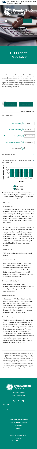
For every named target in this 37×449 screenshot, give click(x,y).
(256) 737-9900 (21, 395)
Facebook (14, 401)
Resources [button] (5, 404)
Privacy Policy (18, 425)
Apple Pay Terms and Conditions (18, 422)
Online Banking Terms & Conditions (19, 419)
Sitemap (18, 428)
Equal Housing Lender (19, 440)
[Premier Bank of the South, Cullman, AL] (18, 12)
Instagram (23, 401)
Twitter (18, 401)
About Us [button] (5, 410)
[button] (18, 115)
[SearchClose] (17, 21)
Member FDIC (18, 438)
